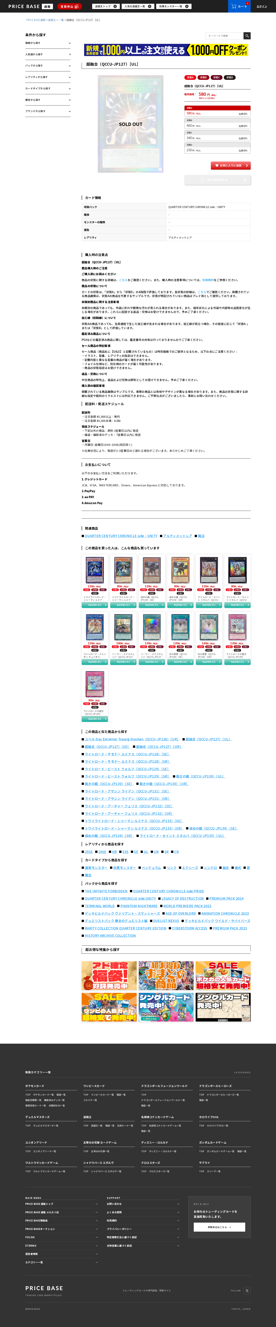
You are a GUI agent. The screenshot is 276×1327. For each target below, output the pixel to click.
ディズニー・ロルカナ (154, 1142)
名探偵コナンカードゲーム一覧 (165, 1125)
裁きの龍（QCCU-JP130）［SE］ (109, 783)
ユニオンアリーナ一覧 (44, 1151)
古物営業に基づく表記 (119, 1245)
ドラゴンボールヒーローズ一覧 (223, 1094)
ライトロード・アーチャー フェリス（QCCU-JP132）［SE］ (129, 806)
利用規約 (208, 280)
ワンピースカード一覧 (102, 1094)
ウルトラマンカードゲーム (41, 1163)
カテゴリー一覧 (34, 1262)
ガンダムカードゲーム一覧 (221, 1151)
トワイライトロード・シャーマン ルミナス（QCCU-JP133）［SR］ (134, 828)
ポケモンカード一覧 (43, 1094)
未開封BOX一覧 (57, 1105)
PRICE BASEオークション (40, 1229)
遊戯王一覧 (97, 1125)
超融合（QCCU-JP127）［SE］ (107, 746)
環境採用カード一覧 (35, 1105)
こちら (123, 280)
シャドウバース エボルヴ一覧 (106, 1171)
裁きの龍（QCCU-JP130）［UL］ (200, 776)
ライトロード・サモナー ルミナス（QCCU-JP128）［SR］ (128, 761)
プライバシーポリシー (119, 1229)
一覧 (61, 20)
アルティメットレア (177, 536)
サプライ (204, 1163)
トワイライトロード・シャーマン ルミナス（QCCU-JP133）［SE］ (134, 821)
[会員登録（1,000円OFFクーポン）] (166, 50)
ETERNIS (30, 1245)
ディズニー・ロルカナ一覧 (162, 1151)
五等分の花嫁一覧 (100, 1151)
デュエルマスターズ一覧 (45, 1125)
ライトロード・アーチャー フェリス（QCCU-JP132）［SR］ (129, 813)
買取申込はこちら (219, 1227)
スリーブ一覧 (214, 1171)
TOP (28, 1094)
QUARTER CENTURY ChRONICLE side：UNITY (121, 536)
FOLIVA (30, 1237)
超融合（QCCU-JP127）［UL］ (209, 739)
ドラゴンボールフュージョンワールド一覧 (163, 1100)
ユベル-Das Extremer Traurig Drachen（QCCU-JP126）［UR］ (132, 739)
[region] (160, 6)
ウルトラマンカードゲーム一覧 (49, 1171)
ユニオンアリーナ (36, 1142)
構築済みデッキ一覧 (54, 1100)
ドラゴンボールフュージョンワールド (164, 1086)
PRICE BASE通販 (35, 20)
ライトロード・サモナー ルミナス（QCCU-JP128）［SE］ (127, 754)
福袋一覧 (61, 1094)
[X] (247, 1290)
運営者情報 (31, 1254)
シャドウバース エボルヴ (98, 1163)
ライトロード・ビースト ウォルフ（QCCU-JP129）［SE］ (127, 769)
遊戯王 (52, 20)
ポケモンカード (34, 1086)
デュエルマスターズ (37, 1117)
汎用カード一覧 (125, 1125)
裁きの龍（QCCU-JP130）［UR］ (164, 783)
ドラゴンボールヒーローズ (215, 1086)
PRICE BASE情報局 (36, 1220)
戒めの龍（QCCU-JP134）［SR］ (109, 835)
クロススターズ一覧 (159, 1171)
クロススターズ (150, 1163)
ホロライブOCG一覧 (217, 1125)
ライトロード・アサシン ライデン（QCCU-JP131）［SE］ (127, 791)
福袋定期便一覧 (33, 1100)
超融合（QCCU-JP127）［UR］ (159, 746)
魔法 (201, 536)
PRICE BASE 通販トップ (39, 1204)
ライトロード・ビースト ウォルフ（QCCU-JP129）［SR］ (127, 776)
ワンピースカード (94, 1086)
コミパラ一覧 (90, 1100)
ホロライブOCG (209, 1117)
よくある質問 (114, 1212)
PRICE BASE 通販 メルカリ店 (42, 1212)
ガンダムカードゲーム (213, 1142)
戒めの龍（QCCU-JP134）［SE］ (213, 828)
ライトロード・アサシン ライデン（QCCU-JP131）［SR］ (128, 798)
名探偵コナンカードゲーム (157, 1117)
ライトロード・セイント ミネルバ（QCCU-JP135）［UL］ (183, 835)
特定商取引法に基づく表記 (122, 1237)
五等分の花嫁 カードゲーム (100, 1142)
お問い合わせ (114, 1204)
